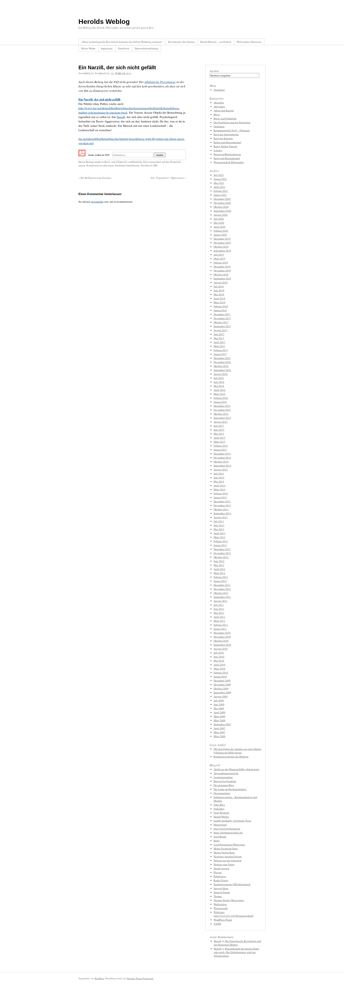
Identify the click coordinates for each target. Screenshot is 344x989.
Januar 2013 (220, 545)
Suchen (214, 71)
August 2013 (221, 517)
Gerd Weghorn (221, 812)
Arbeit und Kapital (224, 110)
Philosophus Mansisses (249, 42)
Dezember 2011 (222, 585)
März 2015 (219, 441)
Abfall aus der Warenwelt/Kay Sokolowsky (237, 769)
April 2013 (219, 533)
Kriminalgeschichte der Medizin (231, 756)
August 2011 (221, 601)
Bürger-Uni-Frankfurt (225, 781)
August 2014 (221, 469)
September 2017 (222, 326)
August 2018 (221, 282)
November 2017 (222, 318)
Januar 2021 (220, 195)
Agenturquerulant (223, 777)
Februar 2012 (221, 577)
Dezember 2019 (222, 238)
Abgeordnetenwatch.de (226, 773)
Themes (218, 896)
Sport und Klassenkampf (227, 158)
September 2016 (222, 370)
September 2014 (222, 465)
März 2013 (219, 537)
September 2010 (222, 644)
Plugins (218, 872)
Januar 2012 (220, 581)
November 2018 (222, 270)
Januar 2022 (220, 179)
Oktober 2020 (221, 207)
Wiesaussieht (221, 908)
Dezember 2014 (222, 453)
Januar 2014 (220, 497)
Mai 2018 (219, 294)
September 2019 (222, 250)
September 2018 (222, 278)
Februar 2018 (221, 306)
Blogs (217, 114)
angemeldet (97, 201)
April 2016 (219, 390)
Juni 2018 (219, 290)
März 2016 (219, 394)
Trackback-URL (149, 165)
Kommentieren (94, 165)
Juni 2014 (219, 477)
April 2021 (219, 187)
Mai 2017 (219, 338)
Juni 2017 (219, 334)
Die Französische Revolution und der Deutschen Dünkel (237, 942)
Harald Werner (221, 816)
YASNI (217, 924)
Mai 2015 (219, 433)
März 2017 (219, 346)
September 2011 (222, 597)
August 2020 (221, 215)
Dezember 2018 (222, 266)
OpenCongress (221, 868)
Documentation (222, 793)
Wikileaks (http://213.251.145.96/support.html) (234, 914)
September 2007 (222, 724)
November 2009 (222, 684)
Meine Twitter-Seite (224, 852)
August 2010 (221, 648)
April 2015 (219, 437)
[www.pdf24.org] (82, 154)
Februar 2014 (221, 493)
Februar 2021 (221, 191)
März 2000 (219, 736)
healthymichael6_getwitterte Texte (232, 820)
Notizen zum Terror (224, 864)
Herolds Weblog (104, 21)
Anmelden (219, 90)
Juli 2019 (219, 254)
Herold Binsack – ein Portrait (215, 42)
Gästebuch (123, 48)
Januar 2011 (220, 629)
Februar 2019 (221, 262)
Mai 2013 (219, 529)
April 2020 (219, 226)
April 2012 (219, 569)
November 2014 (222, 457)
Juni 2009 (219, 704)
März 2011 (219, 621)
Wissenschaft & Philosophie (229, 162)
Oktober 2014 (221, 461)
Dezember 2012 (222, 549)
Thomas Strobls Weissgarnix (229, 900)
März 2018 (219, 302)
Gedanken (219, 126)
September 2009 (222, 692)
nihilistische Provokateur (160, 82)
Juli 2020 (219, 219)
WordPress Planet (223, 920)
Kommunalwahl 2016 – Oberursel (232, 130)
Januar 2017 (220, 354)
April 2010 (219, 664)
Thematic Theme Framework (140, 978)
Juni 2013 (219, 525)
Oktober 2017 (221, 322)
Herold (88, 73)
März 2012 (219, 573)
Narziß (121, 117)
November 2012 (222, 553)
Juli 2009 (219, 700)
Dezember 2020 (222, 199)
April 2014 (219, 485)
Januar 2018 (220, 310)
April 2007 (219, 728)
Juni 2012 (219, 561)
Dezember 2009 (222, 680)
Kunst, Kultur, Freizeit (225, 146)
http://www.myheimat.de (227, 828)
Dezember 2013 (222, 501)
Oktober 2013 (221, 509)
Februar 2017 (221, 350)
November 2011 (222, 589)
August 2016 (221, 374)
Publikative (220, 876)
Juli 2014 (219, 473)
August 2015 (221, 422)
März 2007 (219, 732)
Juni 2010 (219, 656)
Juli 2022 (219, 175)
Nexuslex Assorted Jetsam (227, 856)
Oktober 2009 (221, 688)
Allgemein (219, 106)
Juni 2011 (219, 609)
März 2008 (219, 720)
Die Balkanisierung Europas (94, 178)
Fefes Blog (219, 804)
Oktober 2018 (221, 274)
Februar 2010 (221, 672)
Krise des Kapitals (223, 138)
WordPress (99, 978)
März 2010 (219, 668)
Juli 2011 (219, 605)
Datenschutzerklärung (146, 48)
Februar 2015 (221, 445)
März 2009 (219, 716)
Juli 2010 (219, 652)
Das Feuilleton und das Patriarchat (232, 122)
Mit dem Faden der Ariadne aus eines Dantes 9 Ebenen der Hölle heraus (237, 750)
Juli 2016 (219, 378)
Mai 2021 (219, 183)
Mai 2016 (219, 386)
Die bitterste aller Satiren (181, 42)
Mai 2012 (219, 565)
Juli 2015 (219, 426)
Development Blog (224, 785)
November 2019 (222, 242)
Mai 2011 (219, 613)
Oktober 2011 (221, 593)
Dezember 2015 (222, 406)
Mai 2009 (219, 708)
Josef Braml (220, 836)
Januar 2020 (220, 234)
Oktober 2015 (221, 414)
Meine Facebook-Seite (226, 848)
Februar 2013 (221, 541)
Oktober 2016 (221, 366)
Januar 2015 (220, 449)
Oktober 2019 (221, 246)
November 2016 (222, 362)
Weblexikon (220, 904)
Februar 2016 (221, 398)
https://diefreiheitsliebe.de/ (228, 832)
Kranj (217, 840)
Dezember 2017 (222, 314)
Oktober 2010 (221, 640)
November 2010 (222, 637)
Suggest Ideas (221, 888)
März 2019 (219, 258)
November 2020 (222, 203)
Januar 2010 (220, 676)
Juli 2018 (219, 286)
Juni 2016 (219, 382)
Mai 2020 (219, 223)
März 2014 (219, 489)
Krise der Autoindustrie (226, 134)
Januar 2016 (220, 402)
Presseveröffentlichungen (227, 154)
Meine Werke (88, 48)
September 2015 (222, 418)
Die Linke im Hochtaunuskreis (230, 789)
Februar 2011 (221, 625)
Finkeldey (219, 808)
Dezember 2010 (222, 633)
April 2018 (219, 298)
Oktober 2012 (221, 557)
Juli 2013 (219, 521)
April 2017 (219, 342)
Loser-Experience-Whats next (229, 844)
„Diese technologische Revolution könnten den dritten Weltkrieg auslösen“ (122, 42)
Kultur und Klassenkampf (227, 142)
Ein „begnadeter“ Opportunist (168, 178)
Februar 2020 (221, 230)
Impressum (106, 48)
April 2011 (219, 617)
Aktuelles (219, 102)
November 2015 (222, 410)
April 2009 (219, 712)
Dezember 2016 (222, 358)
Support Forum (222, 892)
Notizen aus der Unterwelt (227, 860)
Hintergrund (220, 824)
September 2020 (222, 211)
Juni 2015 (219, 430)
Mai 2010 (219, 660)
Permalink (175, 162)
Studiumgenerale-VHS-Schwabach (232, 884)
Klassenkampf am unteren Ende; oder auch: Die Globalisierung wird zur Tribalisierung (237, 952)
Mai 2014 (219, 481)
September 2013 (222, 513)
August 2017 (221, 330)
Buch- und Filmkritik (115, 162)
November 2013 (222, 505)
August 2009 (221, 696)
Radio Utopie (221, 880)
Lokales (218, 150)
